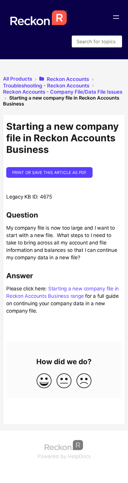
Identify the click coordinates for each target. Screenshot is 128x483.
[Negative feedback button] (84, 381)
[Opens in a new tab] (64, 445)
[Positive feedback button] (44, 381)
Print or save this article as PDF (49, 172)
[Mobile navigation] (116, 18)
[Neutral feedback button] (64, 381)
